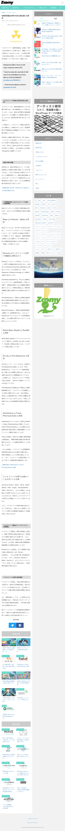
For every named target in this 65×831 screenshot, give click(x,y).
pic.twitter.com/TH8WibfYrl (11, 80)
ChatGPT (38, 166)
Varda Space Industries (40, 223)
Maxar (36, 208)
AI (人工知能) (39, 161)
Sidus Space (45, 215)
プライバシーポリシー (32, 822)
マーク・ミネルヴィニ (52, 241)
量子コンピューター (51, 252)
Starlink (45, 219)
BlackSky (37, 204)
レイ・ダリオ (38, 245)
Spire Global (38, 219)
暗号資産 (53, 8)
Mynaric (49, 208)
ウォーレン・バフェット (40, 226)
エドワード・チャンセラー (55, 226)
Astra (44, 200)
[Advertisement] (48, 91)
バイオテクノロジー (29, 8)
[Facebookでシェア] (20, 625)
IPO (37, 184)
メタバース (39, 170)
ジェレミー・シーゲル (55, 234)
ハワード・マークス (56, 237)
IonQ (53, 204)
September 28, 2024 (9, 87)
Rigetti (52, 211)
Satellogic (37, 215)
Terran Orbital (52, 219)
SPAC (37, 188)
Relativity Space (45, 211)
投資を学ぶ (5, 8)
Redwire (37, 211)
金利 (59, 252)
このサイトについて (32, 818)
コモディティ (38, 230)
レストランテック (48, 245)
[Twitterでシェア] (12, 625)
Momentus (42, 208)
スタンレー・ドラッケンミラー (42, 237)
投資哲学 (37, 252)
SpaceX (57, 215)
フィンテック (40, 179)
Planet (54, 208)
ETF (49, 204)
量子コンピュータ (41, 175)
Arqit (39, 200)
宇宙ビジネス (43, 8)
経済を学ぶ (16, 8)
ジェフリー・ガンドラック (41, 234)
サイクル (46, 230)
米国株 (43, 252)
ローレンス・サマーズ (40, 249)
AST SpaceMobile (51, 200)
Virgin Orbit (50, 223)
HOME (3, 12)
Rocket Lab (59, 211)
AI (60, 8)
